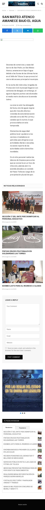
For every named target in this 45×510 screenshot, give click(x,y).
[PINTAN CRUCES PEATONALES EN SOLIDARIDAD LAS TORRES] (22, 237)
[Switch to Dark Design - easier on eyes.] (38, 4)
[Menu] (3, 3)
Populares (22, 428)
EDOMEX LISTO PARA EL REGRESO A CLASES (21, 286)
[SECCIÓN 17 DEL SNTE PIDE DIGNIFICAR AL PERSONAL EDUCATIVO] (22, 202)
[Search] (42, 3)
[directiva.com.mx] (21, 4)
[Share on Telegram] (28, 30)
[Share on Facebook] (7, 30)
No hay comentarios (24, 25)
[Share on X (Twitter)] (17, 30)
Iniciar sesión (22, 504)
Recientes (9, 427)
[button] (22, 391)
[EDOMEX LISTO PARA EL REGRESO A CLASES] (22, 272)
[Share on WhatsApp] (38, 30)
